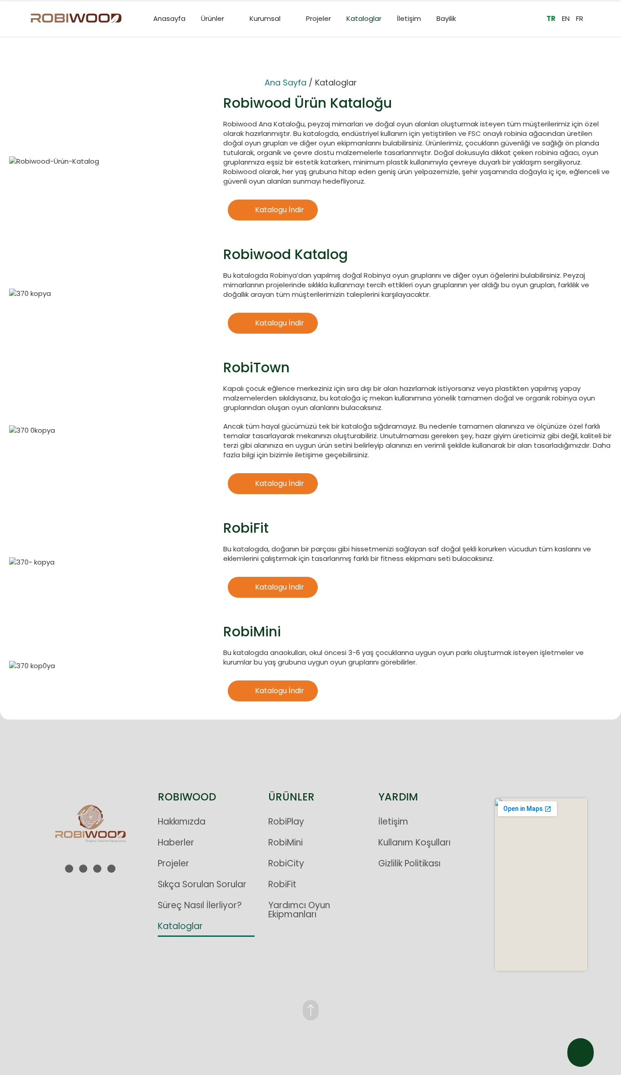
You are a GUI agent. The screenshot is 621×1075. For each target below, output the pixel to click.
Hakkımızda (181, 821)
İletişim (409, 18)
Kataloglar (363, 18)
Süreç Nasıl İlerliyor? (200, 905)
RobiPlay (286, 821)
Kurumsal (265, 18)
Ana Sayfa (285, 82)
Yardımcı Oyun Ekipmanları (299, 909)
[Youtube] (97, 869)
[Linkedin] (83, 869)
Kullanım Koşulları (414, 842)
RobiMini (285, 842)
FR (579, 18)
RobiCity (286, 863)
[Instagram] (69, 869)
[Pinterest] (111, 869)
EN (566, 18)
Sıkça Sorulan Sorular (202, 884)
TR (551, 18)
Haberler (176, 842)
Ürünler (212, 18)
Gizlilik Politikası (409, 863)
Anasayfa (169, 18)
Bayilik (446, 18)
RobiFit (282, 884)
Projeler (318, 18)
